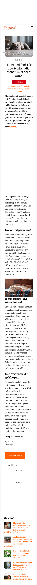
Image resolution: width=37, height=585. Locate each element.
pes (15, 89)
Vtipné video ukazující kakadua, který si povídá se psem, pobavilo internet (22, 566)
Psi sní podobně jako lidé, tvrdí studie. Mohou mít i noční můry (19, 70)
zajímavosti (25, 89)
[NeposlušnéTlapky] (10, 29)
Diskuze (11, 445)
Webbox (12, 127)
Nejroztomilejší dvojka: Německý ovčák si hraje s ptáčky (22, 576)
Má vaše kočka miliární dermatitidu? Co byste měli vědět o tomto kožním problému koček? (17, 527)
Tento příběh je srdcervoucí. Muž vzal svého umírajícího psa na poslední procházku (18, 541)
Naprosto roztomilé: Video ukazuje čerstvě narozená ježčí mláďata (22, 554)
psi (18, 89)
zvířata (19, 92)
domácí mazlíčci (16, 86)
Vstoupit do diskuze (15, 455)
